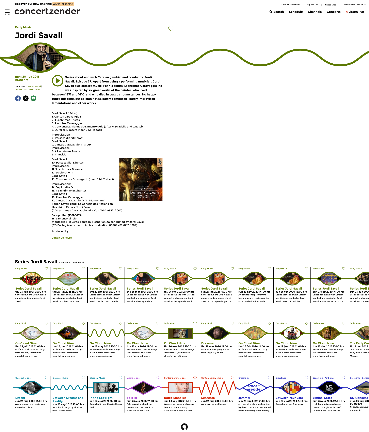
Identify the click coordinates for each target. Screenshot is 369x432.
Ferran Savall (34, 86)
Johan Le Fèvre (62, 237)
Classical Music (23, 378)
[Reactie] (33, 98)
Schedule (296, 11)
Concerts (334, 11)
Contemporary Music (175, 378)
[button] (57, 81)
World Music (133, 378)
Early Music (23, 27)
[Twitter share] (26, 98)
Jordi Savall (35, 89)
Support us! (312, 4)
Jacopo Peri (21, 89)
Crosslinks (243, 378)
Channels (315, 11)
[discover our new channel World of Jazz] (63, 4)
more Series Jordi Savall (71, 262)
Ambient (329, 378)
